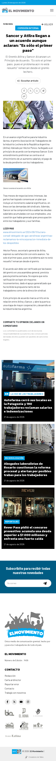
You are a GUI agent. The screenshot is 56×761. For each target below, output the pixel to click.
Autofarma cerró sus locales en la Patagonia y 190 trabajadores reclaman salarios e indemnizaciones (28, 406)
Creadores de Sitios (36, 757)
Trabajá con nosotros (15, 692)
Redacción (10, 675)
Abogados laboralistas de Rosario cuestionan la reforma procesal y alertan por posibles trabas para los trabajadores (27, 469)
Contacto (9, 688)
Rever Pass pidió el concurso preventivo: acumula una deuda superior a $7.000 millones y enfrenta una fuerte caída (27, 533)
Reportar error (12, 684)
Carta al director (13, 680)
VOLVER (48, 24)
